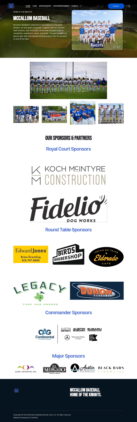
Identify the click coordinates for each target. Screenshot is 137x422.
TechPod (34, 418)
